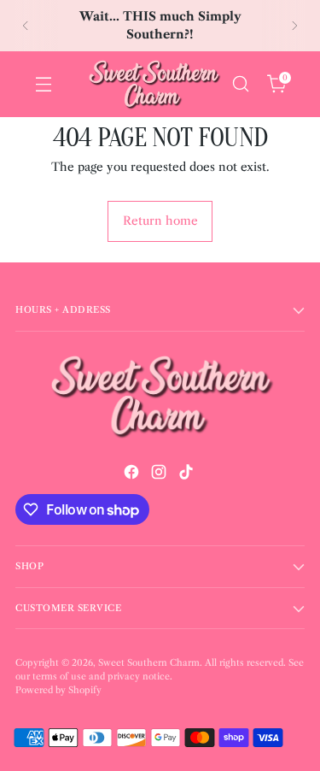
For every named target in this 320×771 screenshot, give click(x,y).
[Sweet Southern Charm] (153, 84)
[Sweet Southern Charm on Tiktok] (187, 474)
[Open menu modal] (43, 84)
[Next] (294, 25)
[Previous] (25, 25)
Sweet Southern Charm (149, 662)
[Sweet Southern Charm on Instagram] (160, 474)
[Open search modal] (240, 84)
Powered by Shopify (58, 690)
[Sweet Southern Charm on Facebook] (133, 474)
